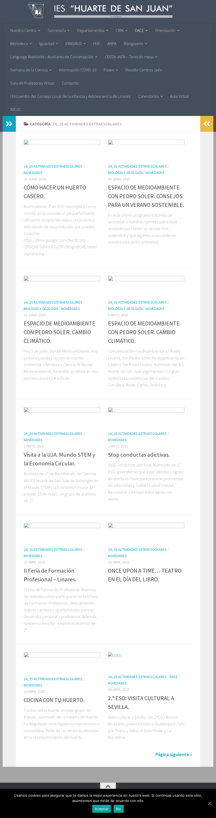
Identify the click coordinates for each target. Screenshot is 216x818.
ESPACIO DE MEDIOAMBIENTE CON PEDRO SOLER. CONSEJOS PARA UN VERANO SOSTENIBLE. (146, 196)
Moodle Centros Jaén (143, 69)
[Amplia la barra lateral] (9, 124)
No (118, 809)
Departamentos (90, 30)
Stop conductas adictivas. (139, 454)
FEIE (96, 43)
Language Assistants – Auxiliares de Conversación (52, 56)
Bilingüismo (133, 43)
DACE (139, 30)
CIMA (120, 30)
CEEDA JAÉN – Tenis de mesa (129, 56)
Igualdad (46, 43)
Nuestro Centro (23, 30)
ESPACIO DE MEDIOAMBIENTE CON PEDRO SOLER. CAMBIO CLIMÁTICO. (59, 332)
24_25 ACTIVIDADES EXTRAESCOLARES (53, 166)
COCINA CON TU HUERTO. (54, 700)
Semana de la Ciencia (29, 69)
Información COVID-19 (77, 69)
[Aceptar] (209, 803)
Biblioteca (19, 43)
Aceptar (101, 809)
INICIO (15, 109)
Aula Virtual (179, 96)
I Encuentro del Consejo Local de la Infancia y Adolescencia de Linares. (70, 96)
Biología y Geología (125, 172)
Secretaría (57, 30)
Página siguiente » (173, 754)
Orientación (165, 30)
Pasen (109, 69)
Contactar (70, 83)
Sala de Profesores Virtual (32, 83)
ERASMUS (74, 43)
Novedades (33, 172)
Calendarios (148, 96)
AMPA (111, 43)
